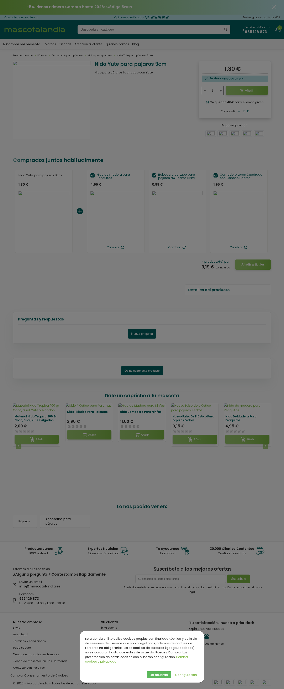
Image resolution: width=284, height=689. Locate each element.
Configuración (186, 675)
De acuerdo (159, 675)
